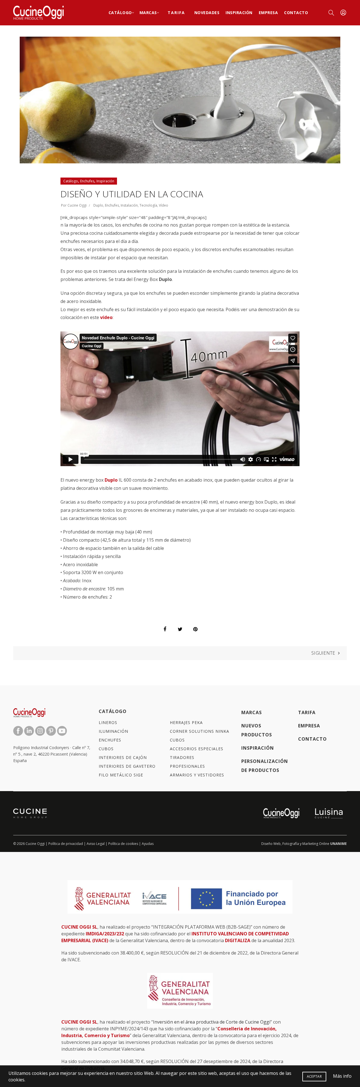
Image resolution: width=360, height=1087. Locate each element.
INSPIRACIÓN (239, 12)
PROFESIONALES (187, 766)
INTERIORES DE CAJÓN (123, 757)
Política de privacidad (65, 843)
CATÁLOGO (113, 711)
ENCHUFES (110, 740)
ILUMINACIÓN (113, 731)
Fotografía (290, 843)
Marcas (148, 12)
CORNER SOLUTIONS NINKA (199, 731)
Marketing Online (315, 843)
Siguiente (323, 653)
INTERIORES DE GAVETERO (127, 766)
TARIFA (307, 712)
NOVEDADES (207, 12)
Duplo (98, 205)
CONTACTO (312, 739)
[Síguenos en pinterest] (51, 730)
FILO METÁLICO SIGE (121, 775)
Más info (342, 1076)
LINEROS (108, 722)
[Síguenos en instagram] (40, 730)
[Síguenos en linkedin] (29, 730)
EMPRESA (268, 12)
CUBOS (106, 748)
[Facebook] (164, 629)
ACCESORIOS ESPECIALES (196, 748)
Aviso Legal (96, 843)
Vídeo (163, 205)
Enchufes (87, 181)
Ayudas (148, 843)
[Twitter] (180, 629)
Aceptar (314, 1076)
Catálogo (120, 12)
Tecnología (148, 205)
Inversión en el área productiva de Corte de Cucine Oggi (211, 1022)
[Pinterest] (195, 629)
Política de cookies (123, 843)
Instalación (129, 205)
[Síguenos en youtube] (62, 730)
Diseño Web (271, 843)
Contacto (296, 12)
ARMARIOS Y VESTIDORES (197, 775)
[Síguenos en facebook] (18, 730)
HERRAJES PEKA (186, 722)
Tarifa (176, 12)
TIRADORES (182, 757)
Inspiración (105, 181)
